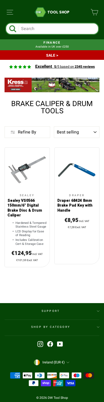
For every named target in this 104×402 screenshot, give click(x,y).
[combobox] (58, 28)
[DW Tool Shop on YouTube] (60, 344)
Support (51, 311)
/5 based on (65, 66)
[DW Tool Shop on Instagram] (40, 344)
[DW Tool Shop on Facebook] (50, 344)
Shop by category (50, 327)
